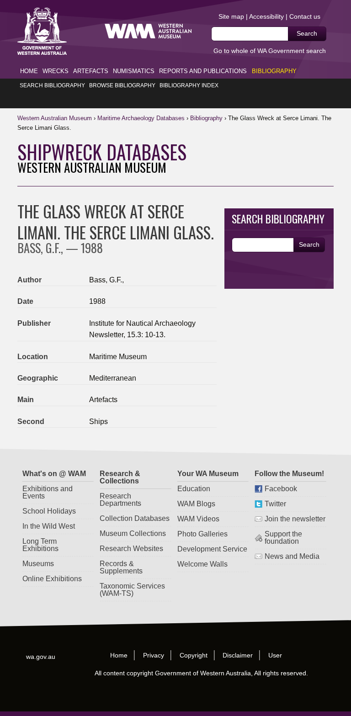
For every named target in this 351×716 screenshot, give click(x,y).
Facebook (281, 489)
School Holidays (48, 511)
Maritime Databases (141, 118)
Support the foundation (283, 537)
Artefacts (90, 71)
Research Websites (131, 548)
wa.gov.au (41, 656)
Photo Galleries (202, 534)
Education (193, 489)
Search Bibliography (52, 85)
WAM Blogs (196, 504)
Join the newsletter (295, 519)
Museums (37, 563)
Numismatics (133, 71)
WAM (55, 118)
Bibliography (274, 71)
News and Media (292, 556)
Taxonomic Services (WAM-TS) (132, 589)
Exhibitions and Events (47, 492)
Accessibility (266, 16)
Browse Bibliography (122, 85)
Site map (231, 16)
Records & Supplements (121, 567)
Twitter (275, 504)
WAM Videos (198, 519)
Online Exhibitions (51, 579)
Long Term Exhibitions (40, 544)
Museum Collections (133, 533)
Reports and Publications (203, 71)
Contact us (304, 16)
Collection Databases (135, 518)
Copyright (193, 655)
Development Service (212, 549)
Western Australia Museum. (148, 31)
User (275, 655)
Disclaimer (238, 655)
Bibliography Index (189, 85)
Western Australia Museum (42, 31)
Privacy (153, 655)
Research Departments (120, 499)
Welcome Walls (202, 564)
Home (29, 71)
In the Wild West (48, 526)
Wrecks (56, 71)
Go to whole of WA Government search (269, 50)
